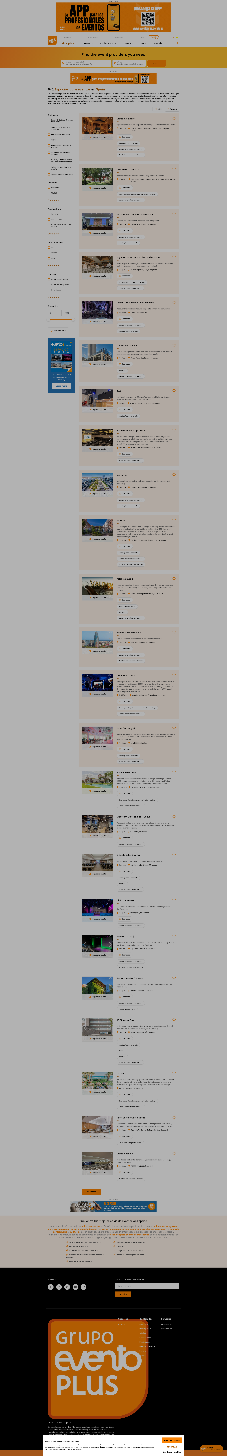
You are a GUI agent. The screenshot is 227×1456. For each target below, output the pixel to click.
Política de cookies (104, 1447)
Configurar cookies (171, 1452)
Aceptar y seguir (172, 1440)
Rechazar (172, 1447)
